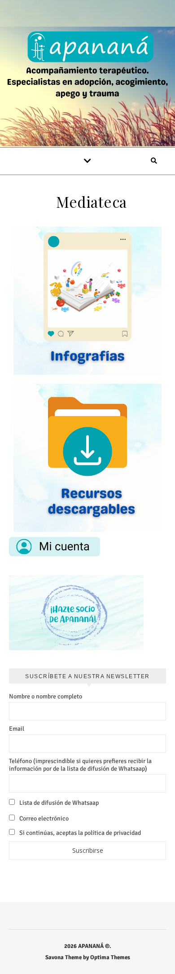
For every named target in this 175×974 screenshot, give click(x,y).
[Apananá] (87, 66)
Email (16, 729)
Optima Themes (110, 957)
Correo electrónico (43, 818)
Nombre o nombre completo (45, 696)
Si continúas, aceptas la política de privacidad (79, 833)
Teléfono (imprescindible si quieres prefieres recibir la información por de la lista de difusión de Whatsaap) (80, 764)
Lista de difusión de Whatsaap (58, 803)
